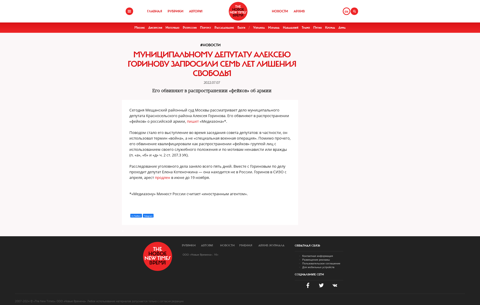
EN (346, 11)
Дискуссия (155, 27)
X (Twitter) (136, 215)
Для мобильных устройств (318, 267)
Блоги (241, 27)
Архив (299, 11)
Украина (259, 27)
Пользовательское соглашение (321, 263)
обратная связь (307, 245)
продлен (163, 177)
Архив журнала (271, 245)
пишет (193, 121)
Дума (342, 27)
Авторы (195, 11)
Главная (154, 11)
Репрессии (190, 27)
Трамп (306, 27)
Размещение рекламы (316, 259)
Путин (317, 27)
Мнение (139, 27)
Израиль (274, 27)
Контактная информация (317, 256)
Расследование (224, 27)
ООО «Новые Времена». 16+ (200, 254)
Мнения (245, 245)
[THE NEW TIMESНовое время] (238, 11)
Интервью (172, 27)
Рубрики (175, 11)
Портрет (205, 27)
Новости (280, 11)
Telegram (148, 215)
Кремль (330, 27)
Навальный (290, 27)
